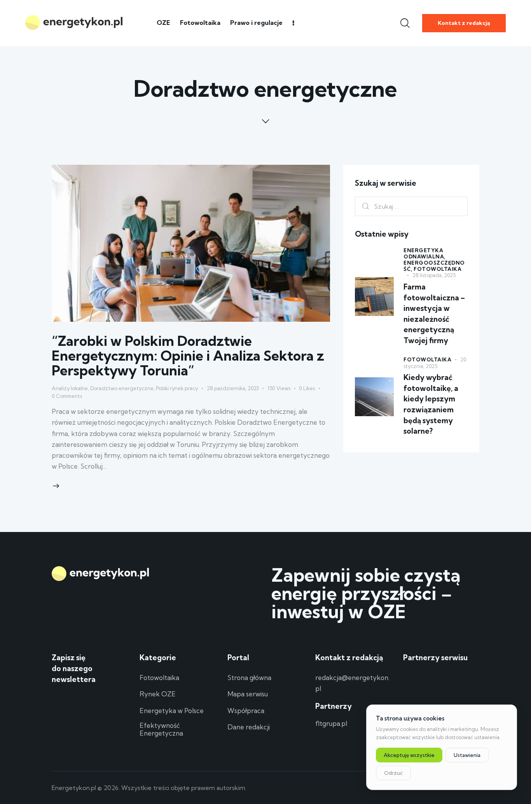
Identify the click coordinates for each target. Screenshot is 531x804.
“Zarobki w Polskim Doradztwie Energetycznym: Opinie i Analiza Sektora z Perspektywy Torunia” (188, 355)
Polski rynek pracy (177, 388)
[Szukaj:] (411, 206)
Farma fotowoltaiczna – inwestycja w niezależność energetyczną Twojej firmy (434, 313)
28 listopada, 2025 (434, 275)
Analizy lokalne (70, 388)
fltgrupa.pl (331, 723)
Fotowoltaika (437, 269)
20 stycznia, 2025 (434, 363)
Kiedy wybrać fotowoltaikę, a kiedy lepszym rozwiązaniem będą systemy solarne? (430, 404)
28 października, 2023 (233, 388)
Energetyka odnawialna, (424, 253)
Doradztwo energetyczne (122, 388)
